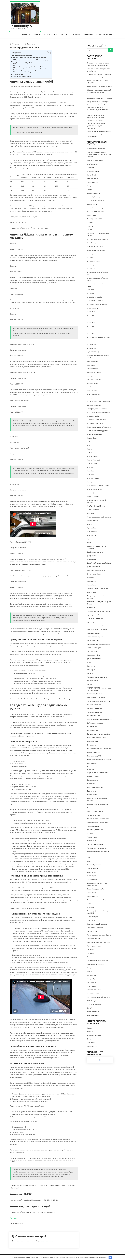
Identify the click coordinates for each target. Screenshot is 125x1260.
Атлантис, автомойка (94, 405)
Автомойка (90, 290)
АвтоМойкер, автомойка (95, 301)
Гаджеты (76, 34)
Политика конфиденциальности (97, 804)
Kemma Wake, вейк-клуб (95, 201)
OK (110, 1257)
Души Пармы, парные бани (96, 570)
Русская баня (91, 841)
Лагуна (89, 662)
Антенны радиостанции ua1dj (22, 55)
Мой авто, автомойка (94, 705)
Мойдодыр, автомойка (94, 708)
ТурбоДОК (90, 953)
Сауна (89, 858)
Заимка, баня (91, 585)
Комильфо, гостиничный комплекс (98, 626)
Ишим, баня (91, 608)
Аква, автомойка (92, 361)
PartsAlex (90, 226)
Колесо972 (90, 622)
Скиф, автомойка (92, 896)
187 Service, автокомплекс (96, 149)
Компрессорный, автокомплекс (97, 629)
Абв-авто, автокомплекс (95, 247)
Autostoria (90, 168)
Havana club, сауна (93, 193)
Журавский (90, 578)
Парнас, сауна (91, 784)
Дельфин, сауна (92, 556)
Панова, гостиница (93, 776)
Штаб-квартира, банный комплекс (98, 997)
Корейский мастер (93, 640)
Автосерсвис (91, 341)
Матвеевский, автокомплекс (96, 697)
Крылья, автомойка (93, 655)
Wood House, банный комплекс (97, 239)
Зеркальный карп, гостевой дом (97, 589)
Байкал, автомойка (93, 416)
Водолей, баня (92, 528)
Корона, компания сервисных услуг (99, 644)
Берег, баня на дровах (94, 489)
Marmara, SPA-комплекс (95, 211)
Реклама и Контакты (93, 815)
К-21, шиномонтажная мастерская (98, 611)
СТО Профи (91, 920)
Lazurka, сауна (92, 204)
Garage (89, 190)
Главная (26, 34)
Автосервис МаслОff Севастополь (98, 337)
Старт (89, 904)
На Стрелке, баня (92, 730)
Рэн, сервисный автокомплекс (97, 848)
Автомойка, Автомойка (94, 297)
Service (89, 230)
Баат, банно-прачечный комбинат (98, 412)
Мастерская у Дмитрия (94, 694)
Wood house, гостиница (95, 243)
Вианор (89, 524)
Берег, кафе (91, 493)
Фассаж (89, 972)
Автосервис (91, 312)
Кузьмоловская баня (94, 659)
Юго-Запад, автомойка (94, 1004)
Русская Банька (92, 837)
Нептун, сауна (91, 745)
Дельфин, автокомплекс (95, 552)
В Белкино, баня (92, 521)
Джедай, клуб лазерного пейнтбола (99, 563)
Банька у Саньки (92, 438)
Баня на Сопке (92, 464)
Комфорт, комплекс (93, 633)
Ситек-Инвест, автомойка (95, 889)
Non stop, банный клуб (94, 219)
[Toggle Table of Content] (48, 52)
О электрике (88, 34)
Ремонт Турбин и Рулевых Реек (97, 822)
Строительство (50, 34)
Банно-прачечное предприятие (97, 431)
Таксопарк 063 (92, 931)
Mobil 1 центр (91, 215)
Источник (13, 1218)
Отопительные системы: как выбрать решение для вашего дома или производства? (99, 134)
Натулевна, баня (92, 741)
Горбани (89, 543)
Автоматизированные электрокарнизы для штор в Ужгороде (99, 97)
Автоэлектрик (91, 344)
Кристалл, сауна (92, 651)
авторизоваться (47, 1241)
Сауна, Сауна (91, 872)
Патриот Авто (91, 791)
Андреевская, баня (93, 394)
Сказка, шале (91, 893)
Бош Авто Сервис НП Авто (96, 506)
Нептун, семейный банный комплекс (99, 749)
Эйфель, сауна (92, 1001)
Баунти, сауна (91, 482)
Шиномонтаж (91, 986)
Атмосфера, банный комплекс (97, 409)
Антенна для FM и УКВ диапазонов (27, 72)
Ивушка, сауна (92, 592)
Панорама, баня (92, 780)
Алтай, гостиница (92, 383)
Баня (88, 442)
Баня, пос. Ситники (93, 478)
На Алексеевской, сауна (95, 723)
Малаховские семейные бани (97, 677)
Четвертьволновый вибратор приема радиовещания (33, 66)
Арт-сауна (90, 398)
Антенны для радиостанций (21, 76)
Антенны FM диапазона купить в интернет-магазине (29, 58)
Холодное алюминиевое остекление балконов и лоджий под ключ (99, 76)
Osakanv (90, 222)
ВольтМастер (91, 535)
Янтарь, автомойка (93, 1012)
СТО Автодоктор (92, 907)
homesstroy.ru (22, 25)
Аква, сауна (91, 365)
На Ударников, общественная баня (98, 734)
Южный (89, 1008)
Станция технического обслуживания (99, 900)
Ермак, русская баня (94, 574)
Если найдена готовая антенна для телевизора (31, 70)
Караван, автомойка (93, 615)
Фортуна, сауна (92, 975)
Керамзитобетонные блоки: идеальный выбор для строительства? (96, 126)
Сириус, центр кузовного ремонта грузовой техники (98, 884)
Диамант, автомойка (93, 567)
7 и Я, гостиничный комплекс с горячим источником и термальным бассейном (99, 154)
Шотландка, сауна (93, 993)
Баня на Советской (93, 460)
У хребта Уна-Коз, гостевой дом (97, 961)
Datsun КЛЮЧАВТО (93, 179)
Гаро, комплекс (92, 539)
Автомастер (91, 268)
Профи (89, 808)
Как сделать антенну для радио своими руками (28, 62)
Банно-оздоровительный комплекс (99, 427)
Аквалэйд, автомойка (94, 372)
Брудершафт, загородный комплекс (99, 517)
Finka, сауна (91, 186)
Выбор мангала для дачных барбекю (99, 86)
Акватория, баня (92, 376)
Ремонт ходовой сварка (95, 830)
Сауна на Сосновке (93, 868)
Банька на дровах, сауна (95, 434)
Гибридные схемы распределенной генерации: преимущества (99, 91)
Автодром (90, 258)
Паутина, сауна (92, 795)
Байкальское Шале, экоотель (96, 420)
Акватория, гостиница (94, 380)
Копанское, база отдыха (95, 637)
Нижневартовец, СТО (94, 756)
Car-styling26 (92, 175)
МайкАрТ (90, 673)
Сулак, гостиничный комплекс (97, 924)
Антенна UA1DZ (18, 74)
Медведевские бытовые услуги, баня (99, 701)
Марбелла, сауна (92, 681)
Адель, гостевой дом (93, 352)
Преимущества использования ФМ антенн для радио (32, 60)
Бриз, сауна (91, 513)
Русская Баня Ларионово (95, 844)
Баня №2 (90, 453)
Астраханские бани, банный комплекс (99, 401)
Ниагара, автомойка (93, 752)
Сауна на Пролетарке (94, 865)
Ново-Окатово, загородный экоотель (99, 760)
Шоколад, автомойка (94, 990)
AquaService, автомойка (95, 160)
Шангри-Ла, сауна (93, 979)
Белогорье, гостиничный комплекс (98, 486)
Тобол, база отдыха (93, 939)
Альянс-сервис (92, 391)
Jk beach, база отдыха (94, 197)
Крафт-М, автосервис (94, 648)
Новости (36, 34)
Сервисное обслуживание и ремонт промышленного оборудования (99, 64)
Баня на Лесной (92, 456)
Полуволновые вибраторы (24, 64)
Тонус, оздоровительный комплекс (98, 942)
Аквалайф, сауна (92, 369)
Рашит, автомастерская (95, 811)
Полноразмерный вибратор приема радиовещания (31, 68)
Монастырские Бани (93, 716)
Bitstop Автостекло (93, 171)
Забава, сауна (91, 581)
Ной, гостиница (92, 763)
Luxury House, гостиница (95, 208)
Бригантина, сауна (93, 510)
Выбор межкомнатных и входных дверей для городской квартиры (98, 103)
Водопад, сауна (92, 532)
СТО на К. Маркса (92, 917)
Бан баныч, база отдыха (95, 423)
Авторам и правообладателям (97, 304)
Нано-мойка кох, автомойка (96, 738)
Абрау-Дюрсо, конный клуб (96, 250)
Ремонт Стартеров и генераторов (98, 819)
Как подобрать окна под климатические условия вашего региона (97, 110)
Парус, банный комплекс (95, 787)
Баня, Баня (90, 467)
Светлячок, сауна (92, 879)
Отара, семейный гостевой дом (97, 773)
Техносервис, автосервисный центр (99, 935)
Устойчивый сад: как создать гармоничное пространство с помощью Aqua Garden (96, 118)
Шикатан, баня (92, 982)
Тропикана (90, 950)
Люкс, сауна (91, 666)
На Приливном (92, 727)
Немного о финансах (105, 34)
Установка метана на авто (95, 964)
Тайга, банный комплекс (95, 928)
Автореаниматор (92, 308)
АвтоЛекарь (91, 265)
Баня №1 (90, 449)
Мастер (89, 684)
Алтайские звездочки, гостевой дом (99, 387)
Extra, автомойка (92, 182)
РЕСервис (90, 833)
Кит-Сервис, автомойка (95, 619)
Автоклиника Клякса (93, 261)
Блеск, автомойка (93, 496)
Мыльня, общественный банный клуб (99, 719)
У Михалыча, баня (93, 957)
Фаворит (90, 968)
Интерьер (64, 34)
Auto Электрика (92, 164)
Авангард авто (92, 254)
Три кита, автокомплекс (94, 946)
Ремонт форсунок (93, 826)
